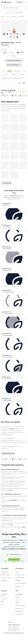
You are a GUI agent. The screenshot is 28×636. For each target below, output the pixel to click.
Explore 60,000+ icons (8, 453)
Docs (2, 93)
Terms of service (19, 614)
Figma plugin (4, 572)
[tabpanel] (14, 80)
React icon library (20, 575)
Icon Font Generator (20, 583)
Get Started (19, 2)
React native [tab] (17, 71)
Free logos (4, 580)
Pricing (17, 597)
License (17, 600)
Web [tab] (4, 71)
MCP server (18, 586)
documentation (13, 500)
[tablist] (14, 73)
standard (14, 16)
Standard (11, 428)
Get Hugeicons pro (14, 559)
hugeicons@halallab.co (14, 625)
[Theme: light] (25, 2)
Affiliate (18, 594)
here (11, 490)
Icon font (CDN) (19, 577)
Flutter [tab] (14, 74)
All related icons (6, 183)
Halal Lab (10, 633)
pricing (9, 91)
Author (17, 603)
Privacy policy (19, 608)
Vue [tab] (24, 71)
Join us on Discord (20, 605)
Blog (2, 601)
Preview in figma (5, 575)
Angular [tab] (23, 74)
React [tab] (9, 71)
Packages (17, 580)
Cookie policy (19, 611)
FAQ (2, 604)
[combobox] (14, 12)
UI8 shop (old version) (4, 595)
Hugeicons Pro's (11, 446)
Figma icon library (6, 577)
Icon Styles (4, 599)
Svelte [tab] (5, 74)
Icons (8, 16)
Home (2, 16)
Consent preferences (13, 627)
